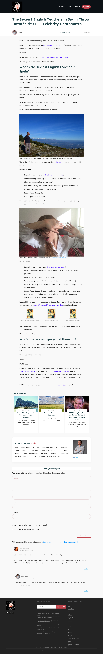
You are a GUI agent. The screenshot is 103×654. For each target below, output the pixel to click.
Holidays (70, 630)
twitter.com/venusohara (58, 258)
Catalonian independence (53, 45)
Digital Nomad (72, 618)
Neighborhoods (72, 636)
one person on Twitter (60, 371)
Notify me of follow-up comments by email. (30, 525)
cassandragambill (24, 548)
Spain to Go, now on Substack (44, 617)
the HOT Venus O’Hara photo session (48, 305)
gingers (58, 162)
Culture (70, 615)
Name (15, 493)
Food (69, 627)
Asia (69, 606)
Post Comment (82, 535)
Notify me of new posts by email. (26, 529)
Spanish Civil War (73, 645)
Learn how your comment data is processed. (60, 542)
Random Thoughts (73, 639)
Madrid (70, 633)
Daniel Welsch (24, 576)
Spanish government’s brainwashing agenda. (55, 57)
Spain (69, 641)
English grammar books (54, 175)
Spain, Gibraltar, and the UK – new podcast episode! (26, 415)
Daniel (33, 443)
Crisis (69, 612)
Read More (26, 424)
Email (15, 502)
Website (16, 512)
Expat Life (71, 624)
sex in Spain (62, 385)
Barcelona (71, 609)
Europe (70, 621)
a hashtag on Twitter (27, 371)
